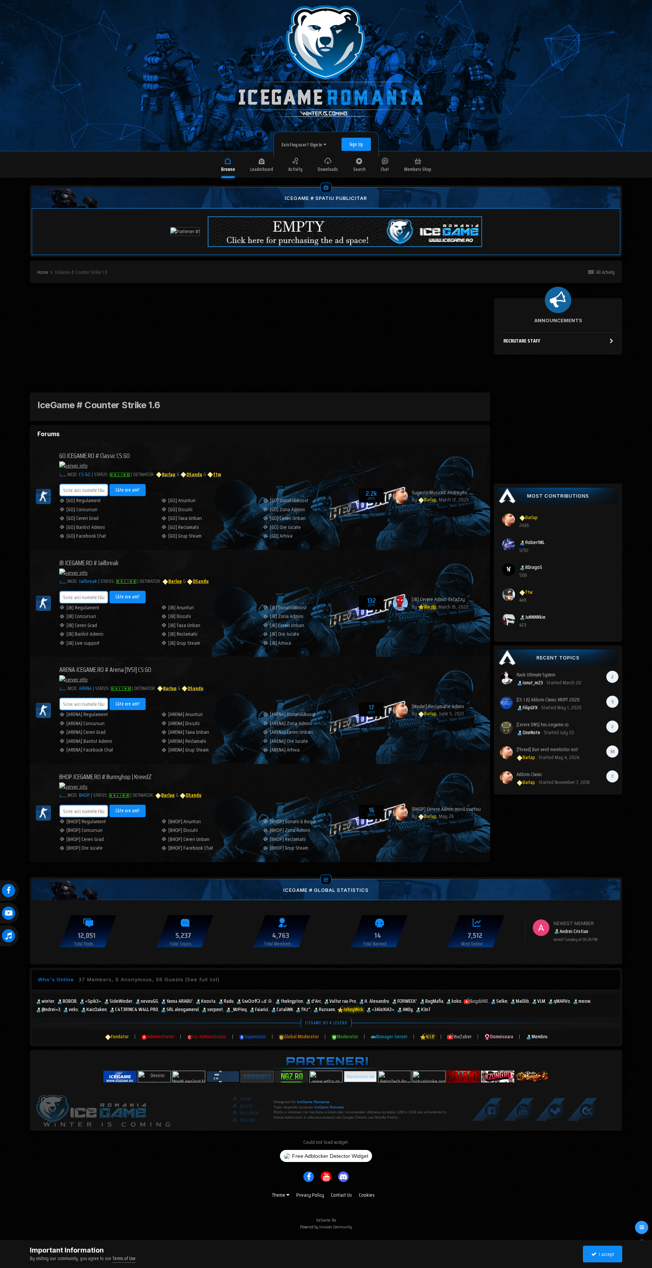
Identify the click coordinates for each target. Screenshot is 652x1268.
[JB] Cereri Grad (81, 625)
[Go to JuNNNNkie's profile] (508, 619)
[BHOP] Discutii (183, 830)
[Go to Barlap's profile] (400, 496)
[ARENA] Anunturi (185, 714)
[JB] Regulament (82, 608)
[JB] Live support (83, 643)
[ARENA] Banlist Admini (89, 741)
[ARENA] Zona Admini (291, 723)
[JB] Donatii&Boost (288, 608)
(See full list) (202, 979)
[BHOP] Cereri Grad (85, 839)
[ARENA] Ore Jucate (289, 741)
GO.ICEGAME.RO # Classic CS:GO (94, 456)
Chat (385, 169)
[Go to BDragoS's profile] (508, 569)
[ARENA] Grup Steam (188, 750)
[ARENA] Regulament (87, 714)
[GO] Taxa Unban (185, 518)
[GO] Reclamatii (183, 527)
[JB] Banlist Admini (84, 634)
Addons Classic (529, 774)
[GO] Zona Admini (287, 509)
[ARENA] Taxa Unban (188, 732)
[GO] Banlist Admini (85, 527)
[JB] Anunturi (181, 608)
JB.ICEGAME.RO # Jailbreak (88, 563)
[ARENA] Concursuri (85, 723)
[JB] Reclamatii (182, 634)
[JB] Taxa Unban (184, 625)
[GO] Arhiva (281, 536)
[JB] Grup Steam (184, 643)
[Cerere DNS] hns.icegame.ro (543, 725)
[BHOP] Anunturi (184, 821)
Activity (295, 169)
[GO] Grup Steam (184, 536)
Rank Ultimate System (536, 675)
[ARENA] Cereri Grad (86, 732)
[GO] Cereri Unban (288, 518)
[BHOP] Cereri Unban (188, 839)
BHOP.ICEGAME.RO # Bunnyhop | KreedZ (105, 777)
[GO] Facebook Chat (86, 536)
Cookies (367, 1195)
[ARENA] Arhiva (285, 750)
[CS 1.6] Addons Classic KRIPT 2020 (548, 700)
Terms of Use (123, 1258)
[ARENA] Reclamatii (187, 741)
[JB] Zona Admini (286, 616)
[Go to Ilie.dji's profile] (400, 603)
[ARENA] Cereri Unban (291, 732)
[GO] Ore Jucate (285, 527)
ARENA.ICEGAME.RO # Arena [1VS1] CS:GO (105, 669)
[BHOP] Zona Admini (290, 830)
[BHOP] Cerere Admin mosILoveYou (446, 809)
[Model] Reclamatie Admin (438, 706)
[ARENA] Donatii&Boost (292, 714)
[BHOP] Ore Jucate (84, 848)
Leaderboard (261, 169)
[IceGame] (103, 1109)
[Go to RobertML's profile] (508, 544)
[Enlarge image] (62, 474)
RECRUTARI (247, 1120)
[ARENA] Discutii (184, 723)
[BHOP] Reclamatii (288, 839)
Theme (279, 1195)
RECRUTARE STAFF (521, 341)
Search (359, 169)
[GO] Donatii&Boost (289, 500)
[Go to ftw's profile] (508, 594)
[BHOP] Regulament (86, 821)
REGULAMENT (250, 1113)
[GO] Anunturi (181, 500)
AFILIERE (246, 1106)
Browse (228, 169)
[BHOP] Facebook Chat (190, 848)
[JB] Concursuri (81, 616)
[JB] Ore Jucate (284, 634)
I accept (605, 1254)
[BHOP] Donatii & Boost (293, 821)
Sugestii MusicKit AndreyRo (439, 492)
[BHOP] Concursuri (84, 830)
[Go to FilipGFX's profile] (506, 702)
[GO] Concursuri (81, 509)
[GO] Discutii (180, 509)
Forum (245, 1099)
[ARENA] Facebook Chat (89, 750)
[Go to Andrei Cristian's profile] (541, 927)
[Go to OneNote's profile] (506, 727)
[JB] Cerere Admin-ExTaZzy (438, 599)
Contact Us (341, 1195)
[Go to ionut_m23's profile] (506, 678)
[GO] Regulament (83, 500)
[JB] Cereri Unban (287, 625)
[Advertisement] (260, 339)
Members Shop (417, 169)
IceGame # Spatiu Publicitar (326, 198)
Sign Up (356, 144)
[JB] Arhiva (280, 643)
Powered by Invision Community (326, 1226)
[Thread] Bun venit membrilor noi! (547, 749)
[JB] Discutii (179, 616)
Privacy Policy (310, 1195)
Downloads (328, 169)
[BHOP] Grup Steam (289, 848)
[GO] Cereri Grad (82, 518)
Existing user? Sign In (302, 145)
